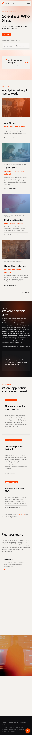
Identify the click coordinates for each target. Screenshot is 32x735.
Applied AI (4, 722)
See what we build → (10, 473)
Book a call (7, 703)
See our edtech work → (10, 188)
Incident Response (13, 729)
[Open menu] (28, 3)
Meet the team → (25, 346)
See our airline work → (9, 138)
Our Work (4, 725)
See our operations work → (11, 285)
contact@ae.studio (7, 714)
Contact (14, 725)
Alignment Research (13, 722)
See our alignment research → (10, 346)
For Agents (20, 725)
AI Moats (13, 731)
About (9, 725)
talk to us (22, 515)
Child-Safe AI (22, 729)
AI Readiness (22, 722)
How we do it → (8, 431)
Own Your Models (20, 727)
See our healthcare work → (11, 234)
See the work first (19, 703)
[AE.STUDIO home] (8, 3)
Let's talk (6, 34)
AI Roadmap (11, 727)
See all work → (26, 292)
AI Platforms (5, 729)
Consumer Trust (5, 731)
